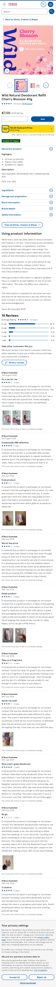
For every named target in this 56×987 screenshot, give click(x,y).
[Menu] (4, 4)
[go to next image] (46, 85)
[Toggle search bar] (43, 4)
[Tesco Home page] (12, 4)
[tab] (20, 85)
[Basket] (50, 4)
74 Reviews (27, 103)
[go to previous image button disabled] (10, 85)
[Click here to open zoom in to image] (7, 71)
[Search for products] (51, 11)
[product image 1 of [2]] (28, 50)
